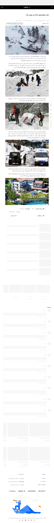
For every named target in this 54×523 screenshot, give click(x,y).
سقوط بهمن (25, 63)
